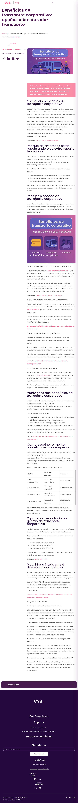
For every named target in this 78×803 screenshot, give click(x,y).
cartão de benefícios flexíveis (57, 271)
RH (19, 37)
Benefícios (14, 37)
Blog (7, 33)
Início (3, 33)
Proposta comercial (39, 765)
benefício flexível (33, 310)
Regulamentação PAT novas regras (50, 295)
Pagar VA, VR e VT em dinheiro (48, 140)
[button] (24, 49)
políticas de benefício (43, 375)
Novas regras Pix (41, 559)
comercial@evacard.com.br (39, 769)
